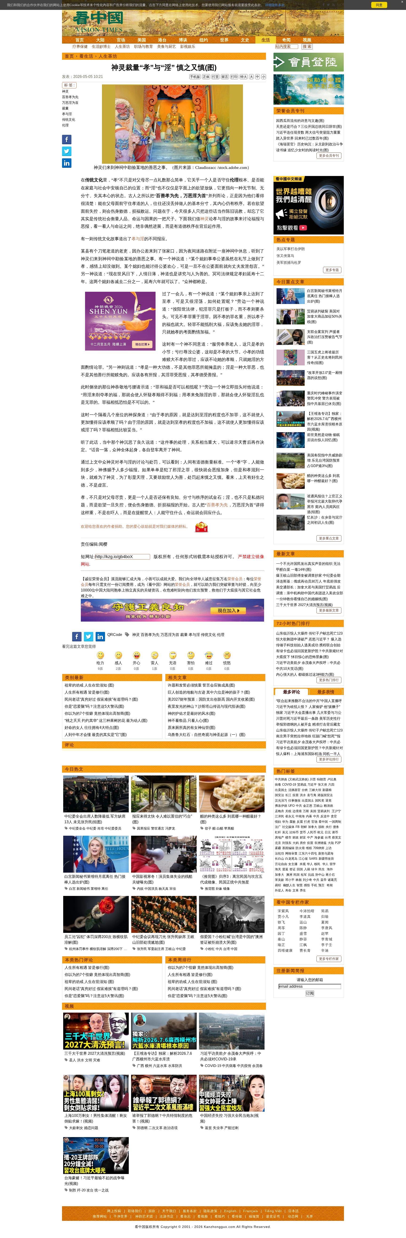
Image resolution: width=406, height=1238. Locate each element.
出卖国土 (281, 790)
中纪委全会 (77, 828)
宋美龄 (279, 880)
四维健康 (285, 950)
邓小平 (289, 880)
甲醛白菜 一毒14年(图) (293, 569)
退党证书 (273, 1216)
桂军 (304, 874)
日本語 (293, 1211)
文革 (296, 890)
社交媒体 (288, 827)
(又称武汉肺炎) (298, 779)
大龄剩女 (76, 1128)
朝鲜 (304, 827)
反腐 (300, 821)
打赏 (215, 77)
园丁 (281, 933)
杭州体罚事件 (79, 949)
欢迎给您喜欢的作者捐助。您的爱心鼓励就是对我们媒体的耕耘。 (135, 526)
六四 (331, 784)
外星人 (279, 890)
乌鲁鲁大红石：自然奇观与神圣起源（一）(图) (206, 735)
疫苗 (296, 795)
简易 (325, 911)
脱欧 (321, 827)
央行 (329, 827)
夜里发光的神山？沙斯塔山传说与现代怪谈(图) (206, 706)
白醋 (220, 828)
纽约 (203, 40)
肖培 (100, 828)
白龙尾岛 (291, 858)
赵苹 (325, 933)
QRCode (114, 635)
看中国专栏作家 (293, 902)
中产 (310, 837)
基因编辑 (288, 848)
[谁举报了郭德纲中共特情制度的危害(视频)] (164, 1077)
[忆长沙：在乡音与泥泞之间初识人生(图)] (291, 517)
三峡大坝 (315, 790)
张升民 (142, 949)
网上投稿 (114, 1211)
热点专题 (286, 239)
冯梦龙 (170, 828)
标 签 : (69, 85)
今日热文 (74, 769)
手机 (314, 885)
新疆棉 (327, 790)
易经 (278, 885)
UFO (291, 805)
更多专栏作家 (329, 959)
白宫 (72, 889)
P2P (338, 843)
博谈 (183, 40)
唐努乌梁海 (325, 853)
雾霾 (278, 848)
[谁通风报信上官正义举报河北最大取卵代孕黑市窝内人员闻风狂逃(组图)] (291, 496)
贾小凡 (283, 917)
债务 (336, 827)
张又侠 (322, 784)
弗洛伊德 (281, 805)
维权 (309, 848)
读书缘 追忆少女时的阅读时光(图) (302, 150)
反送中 (325, 816)
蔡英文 (336, 837)
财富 (303, 837)
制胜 (72, 1190)
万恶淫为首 (70, 102)
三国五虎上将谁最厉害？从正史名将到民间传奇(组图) (324, 357)
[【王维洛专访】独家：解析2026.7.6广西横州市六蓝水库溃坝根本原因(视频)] (164, 1015)
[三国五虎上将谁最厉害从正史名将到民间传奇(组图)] (291, 352)
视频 (307, 40)
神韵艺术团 (144, 1216)
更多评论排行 (329, 759)
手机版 (195, 77)
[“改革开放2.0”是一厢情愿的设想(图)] (291, 373)
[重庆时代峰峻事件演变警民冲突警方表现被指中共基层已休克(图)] (291, 393)
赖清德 (328, 805)
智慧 (300, 885)
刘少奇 (307, 880)
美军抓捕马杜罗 (289, 262)
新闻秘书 (83, 889)
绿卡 (314, 869)
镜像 (226, 889)
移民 (317, 864)
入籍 (307, 869)
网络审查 (291, 853)
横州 (148, 1066)
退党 (328, 800)
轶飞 (281, 922)
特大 (243, 77)
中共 (219, 949)
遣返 (285, 869)
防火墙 (300, 848)
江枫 (303, 945)
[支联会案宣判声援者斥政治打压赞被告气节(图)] (291, 332)
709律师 (318, 848)
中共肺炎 (281, 779)
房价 (303, 843)
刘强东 (286, 843)
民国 (296, 874)
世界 (224, 40)
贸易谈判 (324, 811)
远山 (303, 922)
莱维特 (96, 889)
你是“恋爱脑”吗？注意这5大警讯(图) (94, 706)
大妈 (296, 843)
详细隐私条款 (275, 5)
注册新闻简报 (291, 970)
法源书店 (167, 1216)
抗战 (311, 874)
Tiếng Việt (273, 1211)
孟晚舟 (279, 811)
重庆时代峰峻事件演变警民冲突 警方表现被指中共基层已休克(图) (324, 398)
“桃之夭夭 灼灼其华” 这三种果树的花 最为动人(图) (106, 721)
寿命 (288, 890)
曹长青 (305, 950)
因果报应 (143, 828)
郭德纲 (142, 1128)
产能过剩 (231, 1128)
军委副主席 (156, 949)
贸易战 (301, 784)
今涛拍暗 (307, 911)
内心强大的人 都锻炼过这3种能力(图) (305, 674)
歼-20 (81, 1190)
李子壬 (326, 945)
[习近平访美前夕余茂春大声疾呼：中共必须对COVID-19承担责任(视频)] (232, 1015)
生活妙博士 (101, 46)
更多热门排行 (329, 680)
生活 (266, 40)
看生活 (86, 56)
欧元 (320, 832)
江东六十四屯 (308, 853)
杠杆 (278, 832)
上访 (328, 848)
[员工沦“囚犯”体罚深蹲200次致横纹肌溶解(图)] (96, 899)
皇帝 (323, 880)
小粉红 (210, 949)
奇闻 (286, 40)
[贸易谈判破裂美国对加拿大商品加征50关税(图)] (291, 311)
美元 (285, 832)
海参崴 (319, 837)
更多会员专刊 (329, 155)
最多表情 (325, 692)
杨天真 (163, 889)
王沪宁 (336, 811)
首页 (79, 40)
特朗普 (321, 779)
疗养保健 (80, 46)
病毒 (278, 784)
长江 (288, 795)
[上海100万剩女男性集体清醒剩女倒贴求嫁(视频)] (96, 1077)
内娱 (140, 889)
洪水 (80, 1060)
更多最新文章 (329, 610)
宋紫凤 (283, 911)
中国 (234, 949)
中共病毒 (229, 1066)
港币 (335, 832)
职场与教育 (143, 46)
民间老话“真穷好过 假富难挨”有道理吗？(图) (101, 699)
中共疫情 (244, 1066)
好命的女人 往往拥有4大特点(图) (92, 728)
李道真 (305, 917)
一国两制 (335, 821)
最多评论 (291, 692)
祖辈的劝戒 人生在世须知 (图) (89, 685)
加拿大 (312, 827)
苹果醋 (229, 828)
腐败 (292, 821)
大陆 (100, 40)
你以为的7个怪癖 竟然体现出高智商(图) (97, 713)
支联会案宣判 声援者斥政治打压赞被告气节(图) (324, 337)
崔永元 (289, 816)
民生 (322, 869)
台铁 (305, 790)
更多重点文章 (329, 538)
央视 (303, 864)
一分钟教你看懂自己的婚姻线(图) (302, 599)
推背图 (210, 889)
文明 (88, 1060)
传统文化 (68, 119)
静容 (303, 939)
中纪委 (91, 828)
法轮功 (279, 853)
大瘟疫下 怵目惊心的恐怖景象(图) (302, 657)
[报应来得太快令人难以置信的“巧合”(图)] (164, 778)
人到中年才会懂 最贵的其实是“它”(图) (96, 735)
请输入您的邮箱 (310, 980)
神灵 (65, 91)
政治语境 (171, 1128)
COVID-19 (213, 1066)
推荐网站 (100, 1216)
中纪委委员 (113, 828)
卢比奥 (331, 779)
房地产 (279, 837)
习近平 (312, 784)
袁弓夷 (311, 795)
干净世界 (120, 1216)
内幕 (309, 816)
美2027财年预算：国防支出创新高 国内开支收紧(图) (211, 699)
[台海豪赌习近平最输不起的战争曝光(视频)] (96, 1140)
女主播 (293, 864)
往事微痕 (294, 800)
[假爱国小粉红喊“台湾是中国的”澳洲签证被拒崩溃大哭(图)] (232, 899)
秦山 (281, 939)
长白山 (279, 858)
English (230, 1211)
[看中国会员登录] (308, 62)
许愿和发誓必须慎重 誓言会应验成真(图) (201, 685)
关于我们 (169, 1211)
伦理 (65, 125)
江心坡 (303, 858)
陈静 (303, 928)
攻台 (90, 1190)
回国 (300, 869)
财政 (296, 837)
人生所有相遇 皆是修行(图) (87, 692)
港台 (162, 40)
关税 (288, 811)
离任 (105, 889)
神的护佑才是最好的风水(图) (191, 713)
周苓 (281, 928)
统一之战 (101, 1190)
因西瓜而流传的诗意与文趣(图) (300, 121)
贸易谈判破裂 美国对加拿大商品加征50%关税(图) (324, 316)
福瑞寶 (254, 1216)
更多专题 (332, 270)
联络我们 (135, 1211)
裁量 (65, 108)
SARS (313, 858)
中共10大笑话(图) (289, 669)
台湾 (226, 949)
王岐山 (170, 949)
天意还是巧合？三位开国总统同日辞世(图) (309, 126)
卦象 (219, 889)
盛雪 (303, 933)
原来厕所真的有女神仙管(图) (191, 728)
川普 (313, 779)
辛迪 (325, 950)
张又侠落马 (285, 256)
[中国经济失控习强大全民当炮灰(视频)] (232, 1077)
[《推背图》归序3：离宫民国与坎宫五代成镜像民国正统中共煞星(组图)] (232, 838)
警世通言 (157, 828)
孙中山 (319, 874)
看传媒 (237, 1216)
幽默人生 (289, 885)
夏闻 (325, 922)
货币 (303, 832)
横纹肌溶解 (98, 949)
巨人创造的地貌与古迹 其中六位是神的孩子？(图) (209, 692)
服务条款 (190, 1211)
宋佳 (172, 889)
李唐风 (326, 928)
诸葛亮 (332, 880)
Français (250, 1211)
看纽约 (220, 1216)
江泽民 (279, 816)
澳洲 (289, 874)
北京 (278, 843)
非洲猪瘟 (320, 843)
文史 (245, 40)
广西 (140, 1066)
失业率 (218, 1128)
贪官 (334, 816)
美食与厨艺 (166, 46)
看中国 (100, 21)
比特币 (294, 832)
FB (298, 827)
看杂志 (185, 1216)
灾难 (96, 1060)
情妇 (278, 821)
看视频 (202, 1216)
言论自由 (281, 864)
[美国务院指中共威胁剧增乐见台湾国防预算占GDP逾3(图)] (291, 455)
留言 (225, 77)
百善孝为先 (70, 97)
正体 (206, 77)
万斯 (306, 811)
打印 (234, 77)
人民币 (311, 832)
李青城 (326, 939)
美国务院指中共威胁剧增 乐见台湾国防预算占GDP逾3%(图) (324, 460)
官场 (121, 40)
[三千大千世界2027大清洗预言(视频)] (96, 1015)
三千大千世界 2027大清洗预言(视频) (94, 1053)
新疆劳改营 (326, 858)
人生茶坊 (122, 46)
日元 (328, 832)
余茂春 (257, 1066)
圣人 (72, 1060)
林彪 (299, 880)
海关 (278, 869)
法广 (278, 827)
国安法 (279, 795)
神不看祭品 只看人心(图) (188, 721)
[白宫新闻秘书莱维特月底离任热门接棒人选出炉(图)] (96, 838)
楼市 (288, 837)
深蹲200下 (115, 949)
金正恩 (307, 805)
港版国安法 (325, 795)
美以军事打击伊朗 (291, 249)
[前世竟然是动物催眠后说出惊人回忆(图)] (291, 435)
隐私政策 (210, 1211)
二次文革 (155, 1128)
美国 (141, 40)
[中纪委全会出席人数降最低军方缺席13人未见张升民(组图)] (96, 778)
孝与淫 (67, 114)
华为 (285, 821)
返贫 (208, 1128)
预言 (321, 885)
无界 (309, 1216)
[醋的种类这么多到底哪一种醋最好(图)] (232, 778)
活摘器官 (294, 790)
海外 (330, 869)
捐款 (152, 1211)
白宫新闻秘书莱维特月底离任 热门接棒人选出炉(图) (324, 296)
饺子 (208, 828)
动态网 (293, 1216)
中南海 (300, 816)
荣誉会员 (234, 579)
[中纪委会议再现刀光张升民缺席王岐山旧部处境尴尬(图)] (164, 899)
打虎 (307, 821)
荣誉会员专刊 (291, 110)
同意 (379, 5)
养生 (303, 890)
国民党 (319, 800)
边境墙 (297, 811)
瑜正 (281, 945)
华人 (310, 864)
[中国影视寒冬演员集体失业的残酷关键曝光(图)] (164, 838)
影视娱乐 (187, 46)
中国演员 (151, 889)
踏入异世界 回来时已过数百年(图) (302, 138)
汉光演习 (281, 800)
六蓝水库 (160, 1066)
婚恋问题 (91, 1128)
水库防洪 (175, 1066)
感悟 (307, 885)
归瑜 (325, 917)
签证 (292, 869)
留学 (333, 864)
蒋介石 (331, 874)
